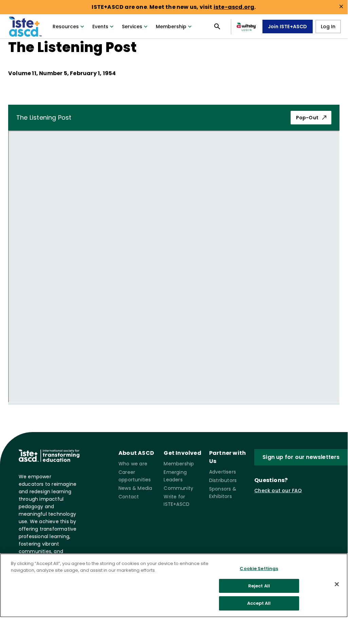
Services (132, 26)
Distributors (223, 480)
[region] (174, 585)
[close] (341, 6)
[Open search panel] (217, 26)
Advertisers (222, 471)
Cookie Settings (259, 568)
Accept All (259, 603)
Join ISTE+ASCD (287, 26)
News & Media (135, 488)
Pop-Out (307, 117)
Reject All (259, 586)
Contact (128, 496)
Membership (171, 26)
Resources (66, 26)
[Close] (336, 584)
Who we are (132, 463)
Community (178, 488)
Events (100, 26)
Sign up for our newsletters (301, 457)
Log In (328, 26)
